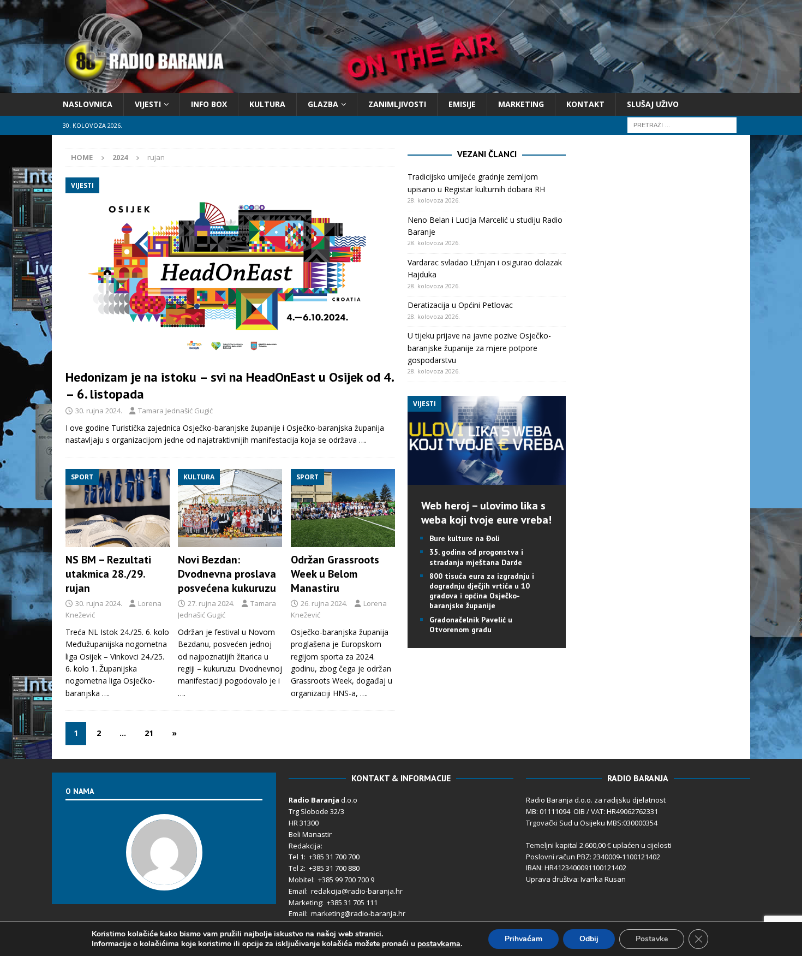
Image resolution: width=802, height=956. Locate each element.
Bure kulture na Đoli (464, 538)
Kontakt (585, 104)
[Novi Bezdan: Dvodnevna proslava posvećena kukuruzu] (230, 508)
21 (149, 733)
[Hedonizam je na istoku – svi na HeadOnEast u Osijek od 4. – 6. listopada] (230, 270)
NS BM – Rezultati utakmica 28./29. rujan (108, 574)
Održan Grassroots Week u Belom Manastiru (335, 574)
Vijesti (148, 104)
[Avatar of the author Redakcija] (164, 879)
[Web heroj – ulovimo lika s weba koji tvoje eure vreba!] (487, 478)
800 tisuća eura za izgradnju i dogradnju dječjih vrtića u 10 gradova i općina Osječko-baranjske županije (481, 591)
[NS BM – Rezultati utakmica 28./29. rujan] (117, 508)
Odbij (588, 939)
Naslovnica (87, 104)
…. (363, 440)
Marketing (521, 104)
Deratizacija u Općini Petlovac (460, 305)
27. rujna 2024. (211, 603)
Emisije (462, 104)
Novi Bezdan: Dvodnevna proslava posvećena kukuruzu (227, 574)
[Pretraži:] (682, 125)
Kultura (267, 104)
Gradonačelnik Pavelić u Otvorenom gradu (470, 624)
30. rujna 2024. (98, 410)
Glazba (323, 104)
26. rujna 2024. (324, 603)
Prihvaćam (523, 939)
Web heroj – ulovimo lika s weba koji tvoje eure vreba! (486, 512)
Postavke (652, 939)
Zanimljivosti (397, 104)
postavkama (438, 944)
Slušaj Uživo (653, 104)
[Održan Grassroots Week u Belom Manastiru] (343, 508)
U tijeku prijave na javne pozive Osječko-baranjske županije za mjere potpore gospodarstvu (479, 347)
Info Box (209, 104)
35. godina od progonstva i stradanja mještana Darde (476, 557)
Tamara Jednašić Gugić (175, 410)
